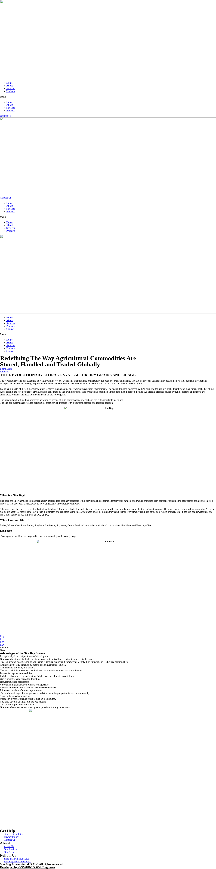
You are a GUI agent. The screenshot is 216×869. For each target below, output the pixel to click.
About (9, 85)
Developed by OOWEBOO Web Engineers (27, 867)
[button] (108, 96)
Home (9, 82)
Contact (10, 329)
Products (10, 91)
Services (10, 88)
